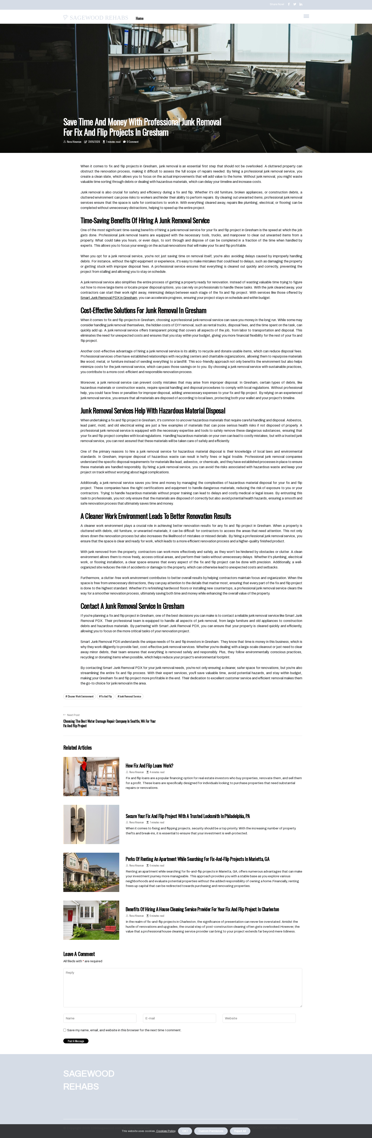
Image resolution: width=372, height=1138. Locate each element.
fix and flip (106, 696)
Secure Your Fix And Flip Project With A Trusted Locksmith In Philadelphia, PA (188, 815)
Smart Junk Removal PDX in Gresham (109, 298)
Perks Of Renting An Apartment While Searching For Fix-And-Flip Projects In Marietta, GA (197, 858)
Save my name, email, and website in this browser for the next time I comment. (124, 1030)
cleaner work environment (80, 696)
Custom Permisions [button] (210, 1131)
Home (139, 18)
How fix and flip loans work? (149, 765)
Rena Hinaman (74, 141)
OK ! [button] (185, 1131)
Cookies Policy (165, 1131)
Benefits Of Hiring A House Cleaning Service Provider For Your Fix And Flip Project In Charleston (202, 909)
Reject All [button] (240, 1131)
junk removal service (130, 696)
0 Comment (132, 141)
